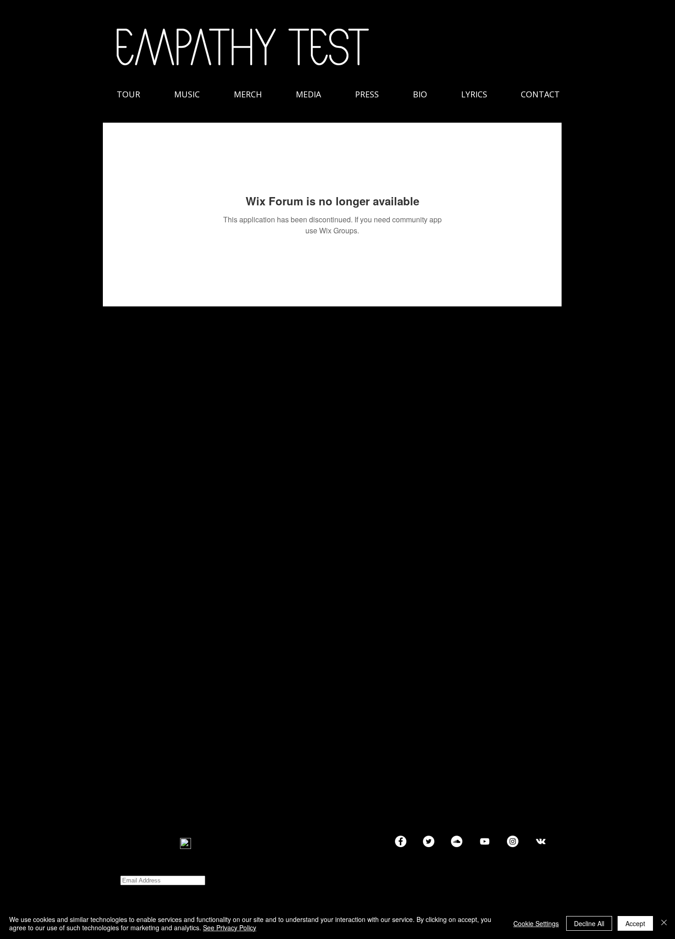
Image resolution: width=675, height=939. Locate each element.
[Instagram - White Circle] (512, 841)
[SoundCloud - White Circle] (456, 841)
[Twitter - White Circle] (428, 841)
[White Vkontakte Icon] (540, 841)
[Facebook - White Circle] (400, 841)
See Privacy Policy (229, 927)
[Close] (663, 923)
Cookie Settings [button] (536, 923)
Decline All (589, 923)
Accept (635, 923)
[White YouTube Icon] (484, 841)
